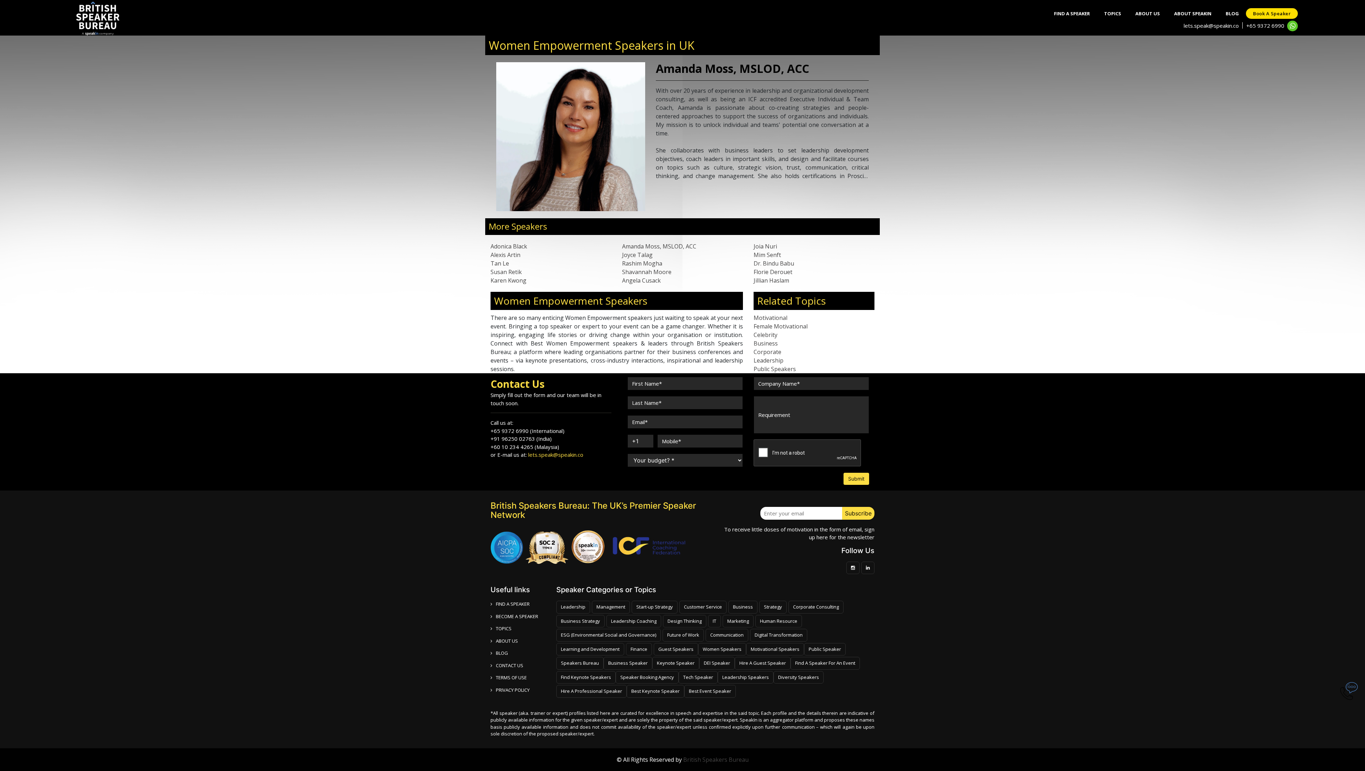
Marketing (738, 621)
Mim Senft (767, 255)
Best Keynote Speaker (655, 691)
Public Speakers (775, 369)
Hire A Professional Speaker (591, 691)
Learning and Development (590, 649)
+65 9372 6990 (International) (527, 430)
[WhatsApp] (1292, 26)
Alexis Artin (505, 255)
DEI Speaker (717, 663)
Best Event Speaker (710, 691)
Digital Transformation (779, 635)
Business (766, 343)
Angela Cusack (641, 280)
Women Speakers (722, 649)
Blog (1232, 13)
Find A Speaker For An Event (825, 663)
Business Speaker (628, 663)
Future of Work (683, 635)
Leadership (768, 360)
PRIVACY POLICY (513, 690)
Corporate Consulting (816, 607)
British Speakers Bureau (716, 760)
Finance (639, 649)
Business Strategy (580, 621)
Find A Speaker (1072, 13)
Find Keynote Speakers (586, 677)
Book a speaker (1272, 13)
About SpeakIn (1192, 13)
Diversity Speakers (798, 677)
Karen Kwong (508, 280)
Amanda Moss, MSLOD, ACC (659, 246)
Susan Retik (506, 272)
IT (714, 621)
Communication (727, 635)
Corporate (767, 352)
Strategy (773, 607)
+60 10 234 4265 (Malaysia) (525, 446)
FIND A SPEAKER (513, 604)
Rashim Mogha (642, 263)
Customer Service (703, 607)
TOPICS (504, 628)
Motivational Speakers (775, 649)
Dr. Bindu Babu (774, 263)
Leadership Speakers (745, 677)
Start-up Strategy (654, 607)
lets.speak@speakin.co (1211, 25)
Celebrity (765, 335)
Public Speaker (825, 649)
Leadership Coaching (634, 621)
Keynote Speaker (676, 663)
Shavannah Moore (646, 272)
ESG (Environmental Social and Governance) (608, 635)
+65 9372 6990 (1265, 25)
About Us (1147, 13)
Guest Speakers (676, 649)
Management (610, 607)
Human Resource (778, 621)
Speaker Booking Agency (647, 677)
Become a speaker (517, 616)
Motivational (770, 318)
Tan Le (500, 263)
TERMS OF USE (511, 677)
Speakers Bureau (580, 663)
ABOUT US (507, 641)
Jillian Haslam (771, 280)
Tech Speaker (698, 677)
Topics (1112, 13)
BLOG (502, 653)
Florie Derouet (773, 272)
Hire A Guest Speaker (762, 663)
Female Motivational (781, 326)
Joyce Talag (637, 255)
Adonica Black (509, 246)
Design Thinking (685, 621)
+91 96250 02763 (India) (521, 438)
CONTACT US (509, 665)
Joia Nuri (765, 246)
